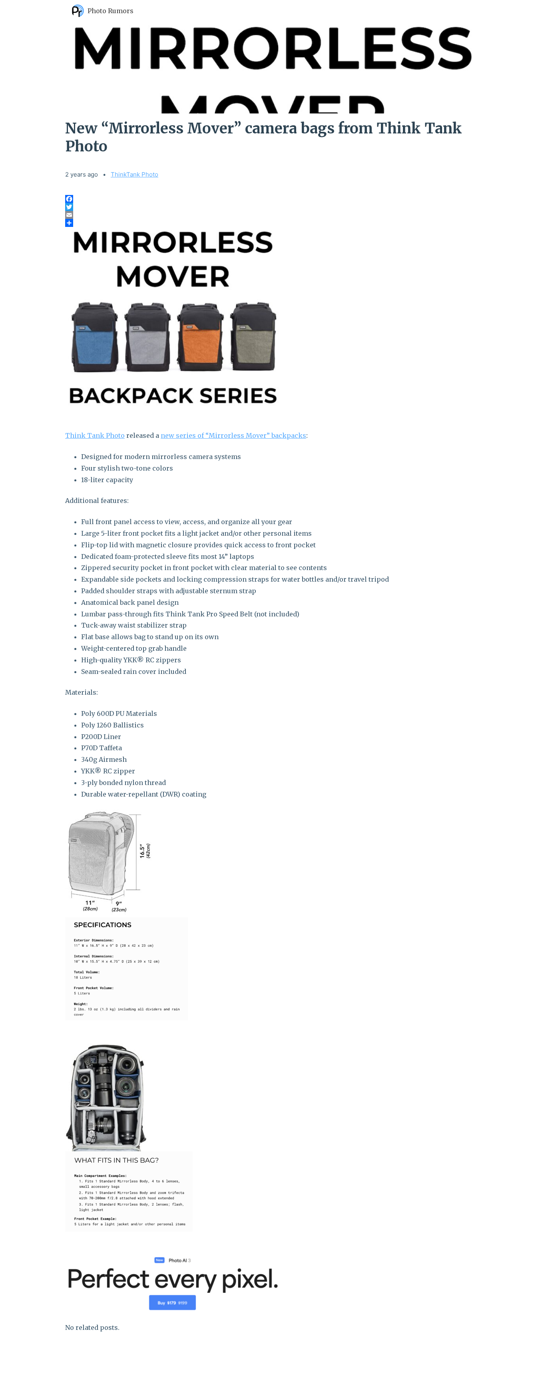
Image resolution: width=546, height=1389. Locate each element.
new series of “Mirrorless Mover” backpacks (233, 435)
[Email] (273, 215)
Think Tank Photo (95, 435)
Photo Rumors (111, 11)
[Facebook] (273, 199)
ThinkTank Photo (134, 174)
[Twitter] (273, 207)
